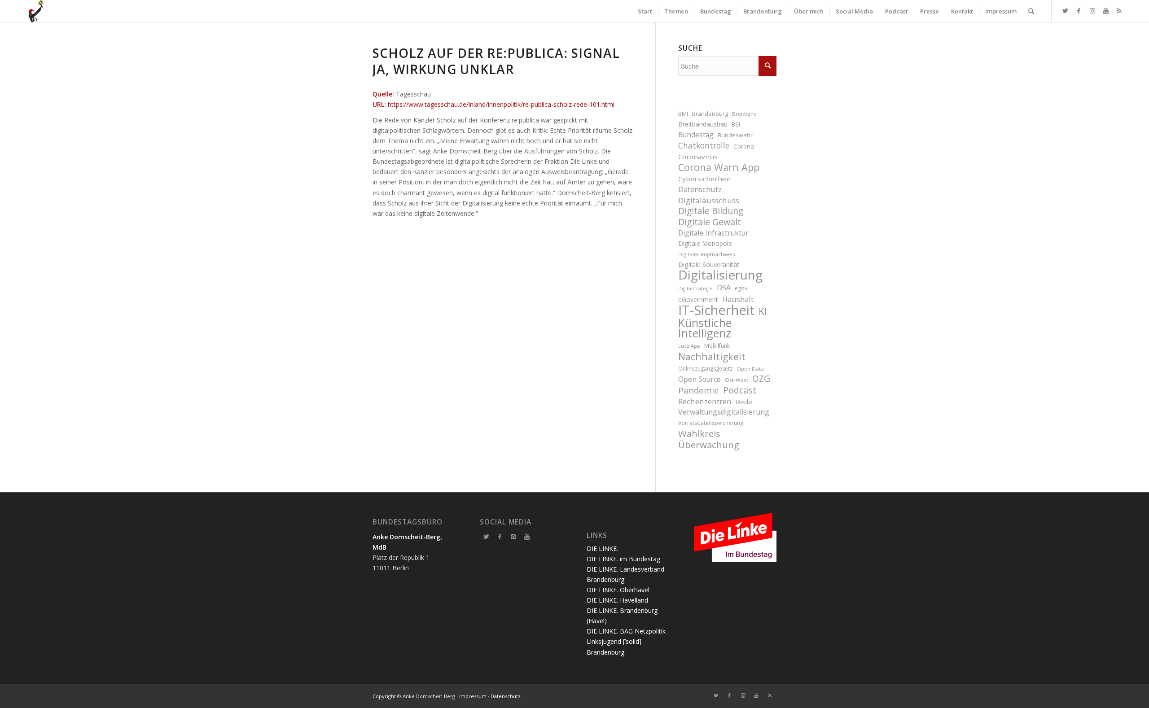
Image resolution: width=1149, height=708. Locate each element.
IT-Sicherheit (716, 310)
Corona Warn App (718, 167)
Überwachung (708, 445)
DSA (724, 287)
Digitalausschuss (708, 200)
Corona (743, 146)
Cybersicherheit (704, 178)
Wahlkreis (699, 433)
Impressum (473, 696)
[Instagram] (513, 536)
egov (741, 288)
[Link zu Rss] (1119, 10)
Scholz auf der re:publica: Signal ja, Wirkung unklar (496, 61)
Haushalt (738, 299)
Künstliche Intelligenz (705, 328)
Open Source (699, 379)
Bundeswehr (735, 135)
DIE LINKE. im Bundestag (623, 559)
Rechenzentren (705, 401)
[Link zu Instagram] (1092, 10)
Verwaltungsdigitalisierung (723, 412)
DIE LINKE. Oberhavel (618, 590)
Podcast (739, 390)
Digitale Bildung (710, 211)
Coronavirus (698, 156)
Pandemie (698, 390)
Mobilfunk (717, 346)
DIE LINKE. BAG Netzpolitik (626, 631)
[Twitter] (486, 536)
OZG (761, 379)
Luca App (689, 346)
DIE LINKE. (602, 548)
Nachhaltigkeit (712, 356)
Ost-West (736, 379)
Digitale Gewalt (709, 222)
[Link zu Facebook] (1079, 10)
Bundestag (696, 135)
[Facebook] (500, 536)
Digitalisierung (720, 275)
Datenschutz (700, 189)
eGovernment (698, 299)
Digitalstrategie (695, 288)
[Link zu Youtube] (1106, 10)
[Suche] (1031, 11)
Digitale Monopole (705, 243)
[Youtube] (527, 536)
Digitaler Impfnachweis (706, 254)
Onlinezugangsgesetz (705, 368)
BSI (736, 124)
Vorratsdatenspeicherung (710, 423)
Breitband (744, 113)
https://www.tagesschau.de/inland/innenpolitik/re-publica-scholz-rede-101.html (501, 104)
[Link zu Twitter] (1065, 10)
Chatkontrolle (703, 145)
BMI (683, 114)
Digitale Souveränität (708, 264)
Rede (744, 401)
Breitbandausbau (703, 124)
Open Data (750, 368)
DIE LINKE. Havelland (617, 600)
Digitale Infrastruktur (713, 233)
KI (763, 311)
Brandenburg (710, 114)
